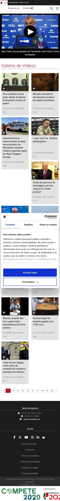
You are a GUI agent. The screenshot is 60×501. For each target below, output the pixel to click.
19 (47, 391)
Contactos (30, 450)
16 (32, 391)
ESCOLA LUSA (23, 2)
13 (18, 391)
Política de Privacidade (30, 462)
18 (42, 391)
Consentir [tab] (10, 224)
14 (23, 391)
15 (28, 391)
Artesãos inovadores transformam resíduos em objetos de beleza (43, 97)
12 (13, 391)
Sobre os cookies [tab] (48, 224)
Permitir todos (30, 272)
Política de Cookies (30, 468)
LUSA (5, 3)
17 (37, 391)
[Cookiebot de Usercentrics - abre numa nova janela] (44, 217)
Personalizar (28, 282)
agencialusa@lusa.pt (31, 419)
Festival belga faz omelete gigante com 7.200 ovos (43, 321)
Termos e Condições (30, 456)
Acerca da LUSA (29, 444)
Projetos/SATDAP (30, 473)
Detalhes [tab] (28, 224)
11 (8, 391)
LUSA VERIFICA (13, 2)
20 (52, 391)
